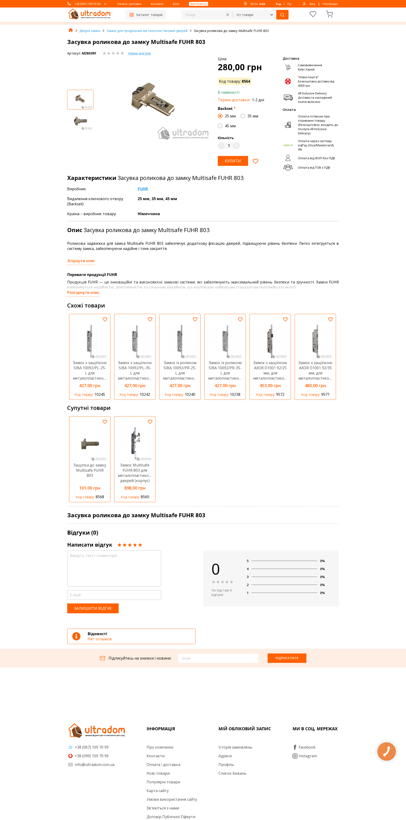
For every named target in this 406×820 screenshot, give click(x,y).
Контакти (157, 4)
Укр (278, 4)
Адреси (225, 755)
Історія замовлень (235, 747)
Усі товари (244, 14)
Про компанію (160, 747)
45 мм (230, 125)
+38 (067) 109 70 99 (87, 4)
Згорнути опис (81, 260)
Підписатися (287, 658)
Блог (176, 4)
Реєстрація (330, 4)
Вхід (312, 4)
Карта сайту (158, 790)
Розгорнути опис (83, 292)
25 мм (230, 116)
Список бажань (232, 773)
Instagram (308, 755)
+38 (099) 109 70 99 (91, 755)
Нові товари (158, 773)
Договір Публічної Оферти (171, 816)
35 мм (252, 116)
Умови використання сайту (172, 799)
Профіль (226, 764)
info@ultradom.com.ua (94, 764)
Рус (289, 4)
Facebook (307, 747)
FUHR (143, 188)
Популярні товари (163, 782)
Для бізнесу (198, 4)
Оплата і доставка (129, 4)
